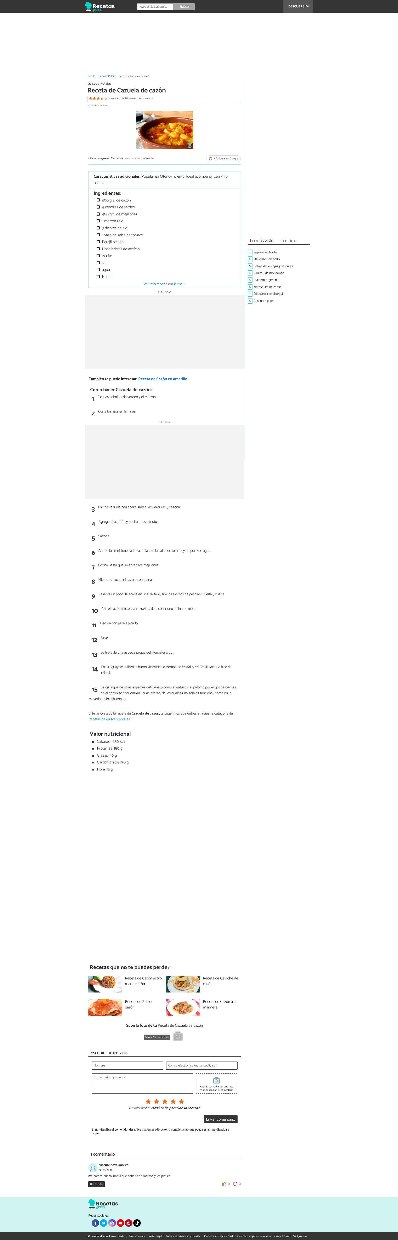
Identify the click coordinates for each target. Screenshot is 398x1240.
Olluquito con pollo (267, 259)
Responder (96, 1184)
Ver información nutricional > (165, 284)
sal (103, 263)
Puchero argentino (266, 280)
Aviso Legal (155, 1236)
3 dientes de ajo (114, 228)
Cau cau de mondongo (269, 273)
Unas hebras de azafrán (120, 249)
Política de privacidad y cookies (183, 1236)
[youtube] (120, 1223)
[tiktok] (137, 1223)
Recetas (92, 76)
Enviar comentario (220, 1119)
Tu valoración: (139, 1108)
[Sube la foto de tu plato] (178, 1037)
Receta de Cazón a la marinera (219, 1004)
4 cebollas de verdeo (118, 207)
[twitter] (103, 1223)
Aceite (106, 256)
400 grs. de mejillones (119, 214)
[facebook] (95, 1223)
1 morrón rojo (112, 221)
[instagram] (112, 1223)
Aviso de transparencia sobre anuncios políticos (263, 1236)
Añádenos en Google (225, 158)
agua (105, 270)
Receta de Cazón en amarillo (162, 379)
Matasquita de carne (267, 287)
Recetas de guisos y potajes (109, 719)
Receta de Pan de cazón (139, 1004)
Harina (106, 277)
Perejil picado (112, 242)
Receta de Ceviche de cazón (220, 981)
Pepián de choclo (265, 252)
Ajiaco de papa (264, 301)
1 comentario (146, 98)
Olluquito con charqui (268, 294)
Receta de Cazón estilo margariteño (143, 981)
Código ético (300, 1236)
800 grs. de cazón (116, 200)
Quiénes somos (137, 1236)
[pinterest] (128, 1223)
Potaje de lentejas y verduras (273, 266)
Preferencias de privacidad (218, 1236)
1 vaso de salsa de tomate (122, 235)
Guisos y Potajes (107, 76)
